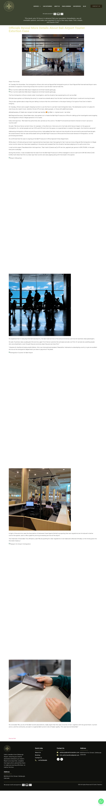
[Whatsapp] (101, 801)
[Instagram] (61, 759)
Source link (12, 738)
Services (36, 6)
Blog (84, 6)
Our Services (77, 6)
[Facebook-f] (58, 759)
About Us (57, 6)
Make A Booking (66, 6)
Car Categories (47, 6)
